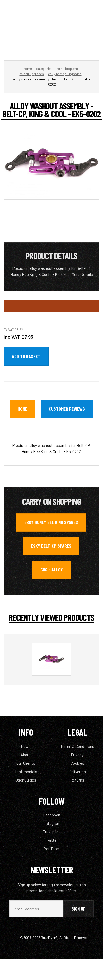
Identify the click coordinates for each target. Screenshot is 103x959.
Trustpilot (51, 831)
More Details (82, 274)
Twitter (51, 840)
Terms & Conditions (77, 746)
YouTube (51, 848)
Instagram (51, 823)
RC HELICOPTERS (67, 69)
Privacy (77, 754)
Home (27, 69)
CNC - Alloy (51, 569)
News (26, 746)
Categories (44, 69)
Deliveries (77, 771)
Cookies (77, 763)
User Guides (26, 780)
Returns (77, 780)
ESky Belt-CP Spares (51, 546)
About (26, 754)
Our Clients (25, 763)
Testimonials (26, 771)
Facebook (51, 815)
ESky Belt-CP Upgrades (65, 74)
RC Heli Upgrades (32, 74)
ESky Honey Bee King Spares (51, 522)
